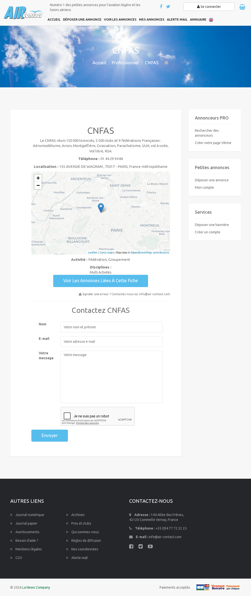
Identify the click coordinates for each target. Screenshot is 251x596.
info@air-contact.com (165, 537)
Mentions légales (28, 549)
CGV (18, 558)
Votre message (46, 355)
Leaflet (92, 252)
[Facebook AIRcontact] (161, 6)
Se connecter (210, 7)
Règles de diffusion (86, 541)
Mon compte (204, 187)
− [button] (38, 185)
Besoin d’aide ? (26, 541)
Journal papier (26, 523)
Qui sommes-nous (85, 532)
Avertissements (27, 532)
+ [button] (38, 178)
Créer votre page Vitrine (213, 143)
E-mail (44, 339)
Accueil (99, 62)
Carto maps (107, 252)
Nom (42, 324)
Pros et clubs (81, 523)
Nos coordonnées (84, 549)
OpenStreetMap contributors (150, 252)
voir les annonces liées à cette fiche (100, 280)
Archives (78, 515)
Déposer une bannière (212, 225)
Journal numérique (29, 515)
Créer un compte (207, 232)
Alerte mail (79, 558)
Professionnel (125, 62)
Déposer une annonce (212, 180)
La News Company (36, 587)
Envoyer (49, 435)
